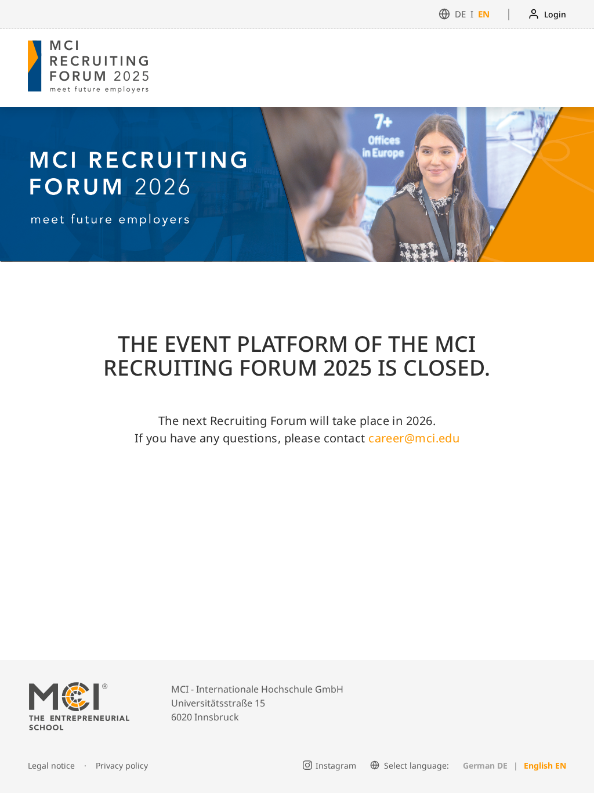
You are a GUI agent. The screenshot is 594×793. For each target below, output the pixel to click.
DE (460, 14)
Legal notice (51, 765)
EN (484, 14)
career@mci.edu (413, 438)
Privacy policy (122, 765)
